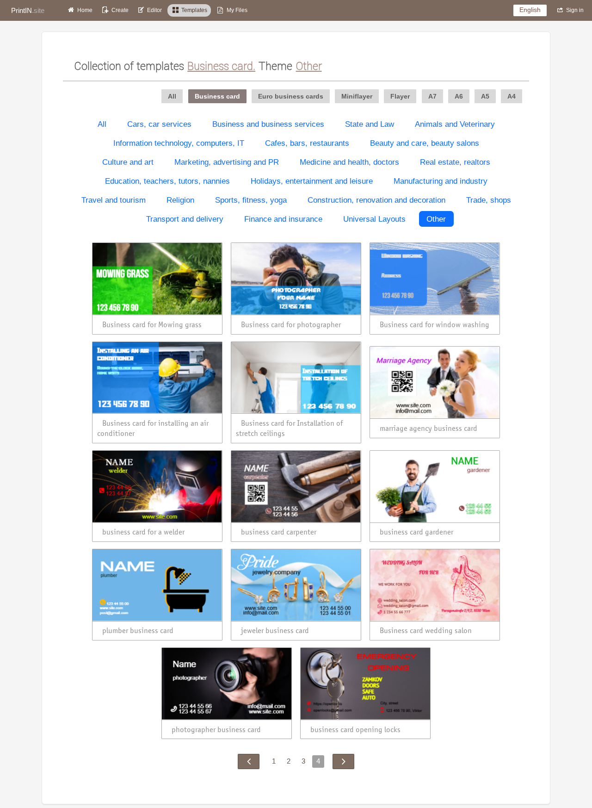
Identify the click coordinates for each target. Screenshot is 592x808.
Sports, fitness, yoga (251, 200)
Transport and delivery (184, 219)
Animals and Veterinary (455, 124)
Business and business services (268, 124)
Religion (180, 200)
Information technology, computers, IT (178, 143)
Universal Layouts (374, 219)
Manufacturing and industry (440, 181)
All (102, 124)
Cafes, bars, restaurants (307, 143)
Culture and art (128, 162)
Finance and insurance (283, 219)
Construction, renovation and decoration (376, 200)
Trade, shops (488, 200)
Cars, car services (159, 124)
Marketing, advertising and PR (226, 162)
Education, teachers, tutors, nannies (167, 181)
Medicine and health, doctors (349, 162)
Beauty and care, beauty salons (424, 143)
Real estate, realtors (455, 162)
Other (436, 219)
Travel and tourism (113, 200)
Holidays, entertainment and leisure (312, 181)
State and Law (369, 124)
